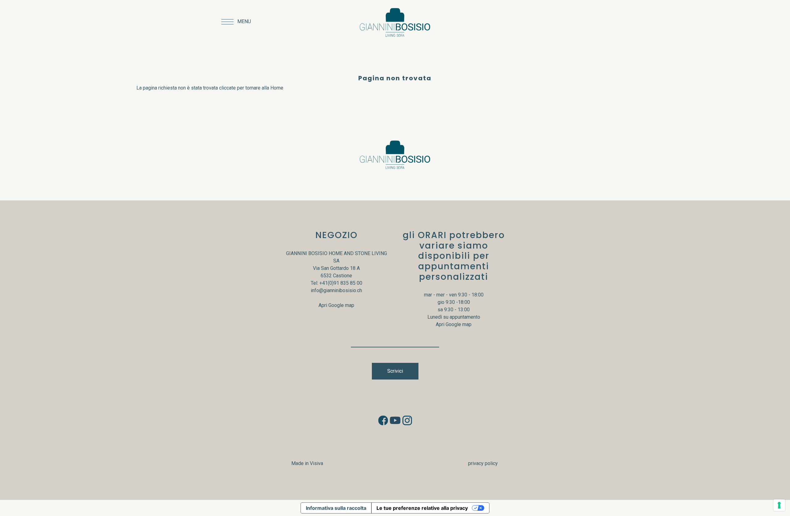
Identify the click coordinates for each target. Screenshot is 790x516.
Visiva (316, 463)
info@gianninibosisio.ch (336, 290)
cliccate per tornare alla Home (251, 88)
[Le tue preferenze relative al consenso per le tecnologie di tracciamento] (779, 505)
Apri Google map (336, 305)
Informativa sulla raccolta (336, 508)
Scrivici (395, 371)
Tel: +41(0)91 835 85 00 (336, 283)
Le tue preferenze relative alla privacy (422, 508)
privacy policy (483, 463)
